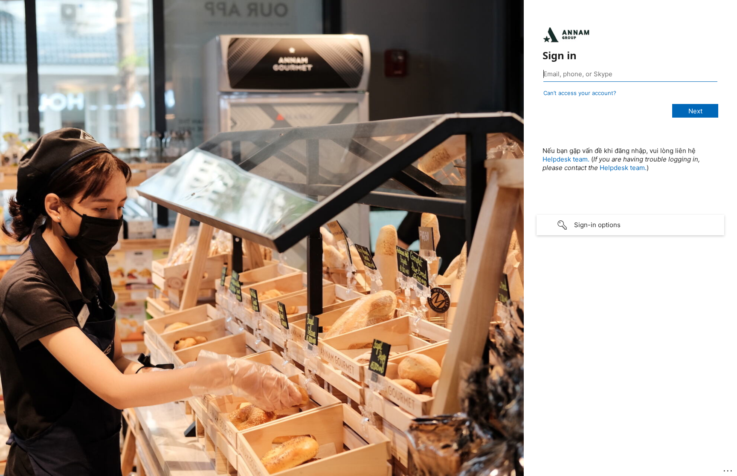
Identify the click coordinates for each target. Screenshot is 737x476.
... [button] (728, 468)
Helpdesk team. (566, 159)
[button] (630, 225)
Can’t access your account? (579, 92)
